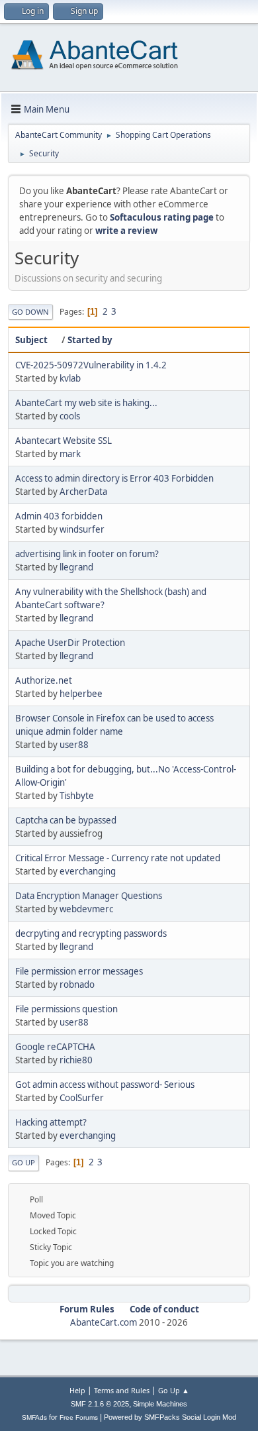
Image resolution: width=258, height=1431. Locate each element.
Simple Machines (160, 1404)
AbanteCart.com (103, 1322)
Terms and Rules (122, 1390)
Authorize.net (43, 680)
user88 (74, 745)
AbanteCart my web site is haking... (86, 403)
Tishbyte (77, 796)
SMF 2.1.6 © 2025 (100, 1404)
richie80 (76, 1060)
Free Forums (79, 1417)
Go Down (30, 312)
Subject (31, 340)
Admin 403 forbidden (59, 516)
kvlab (70, 378)
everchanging (88, 871)
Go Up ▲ (173, 1390)
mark (70, 454)
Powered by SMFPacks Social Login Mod (170, 1417)
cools (70, 416)
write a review (126, 231)
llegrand (76, 567)
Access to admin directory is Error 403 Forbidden (114, 478)
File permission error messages (79, 971)
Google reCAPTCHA (55, 1047)
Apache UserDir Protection (70, 643)
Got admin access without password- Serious (104, 1084)
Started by (89, 340)
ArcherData (83, 492)
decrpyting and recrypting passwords (91, 933)
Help (77, 1390)
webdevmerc (86, 909)
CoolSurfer (82, 1098)
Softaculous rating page (162, 217)
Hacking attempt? (51, 1122)
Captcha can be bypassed (65, 820)
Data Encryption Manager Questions (88, 896)
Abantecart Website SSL (63, 441)
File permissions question (66, 1009)
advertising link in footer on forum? (87, 554)
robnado (77, 984)
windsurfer (82, 529)
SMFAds (34, 1417)
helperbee (81, 694)
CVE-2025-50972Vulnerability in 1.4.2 (91, 365)
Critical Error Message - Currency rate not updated (117, 858)
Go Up (23, 1162)
